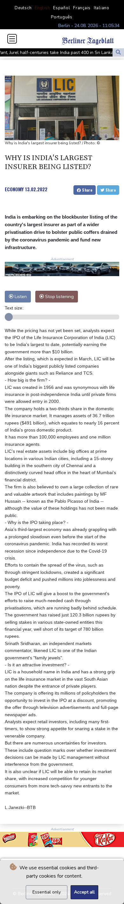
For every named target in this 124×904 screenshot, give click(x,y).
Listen (20, 296)
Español (61, 8)
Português (61, 17)
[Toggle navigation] (12, 38)
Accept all (84, 892)
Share (86, 190)
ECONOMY (14, 189)
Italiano (101, 8)
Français (82, 8)
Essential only (46, 892)
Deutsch (23, 8)
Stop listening (59, 296)
